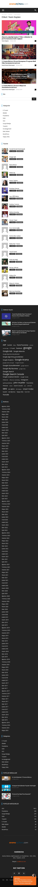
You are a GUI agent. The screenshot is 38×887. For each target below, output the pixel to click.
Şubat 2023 (5, 517)
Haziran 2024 (5, 475)
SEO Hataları (19, 389)
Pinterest (5, 386)
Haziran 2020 (5, 601)
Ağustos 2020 (6, 596)
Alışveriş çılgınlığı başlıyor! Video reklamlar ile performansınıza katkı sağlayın (17, 38)
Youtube (6, 395)
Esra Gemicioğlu (14, 228)
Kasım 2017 (5, 683)
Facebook (19, 348)
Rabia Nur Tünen (14, 244)
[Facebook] (14, 873)
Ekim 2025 (5, 433)
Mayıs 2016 (5, 730)
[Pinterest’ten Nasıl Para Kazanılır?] (6, 796)
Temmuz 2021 (6, 567)
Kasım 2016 (5, 714)
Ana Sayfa (4, 14)
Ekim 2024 (5, 464)
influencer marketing (14, 380)
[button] (3, 10)
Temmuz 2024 (6, 472)
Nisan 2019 (5, 638)
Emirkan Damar (14, 188)
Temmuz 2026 (6, 409)
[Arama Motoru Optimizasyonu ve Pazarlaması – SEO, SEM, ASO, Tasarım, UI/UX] (19, 4)
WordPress (6, 134)
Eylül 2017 (5, 688)
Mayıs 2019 (5, 635)
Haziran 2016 (5, 728)
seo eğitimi (11, 389)
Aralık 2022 (5, 522)
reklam (11, 385)
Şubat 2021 (5, 580)
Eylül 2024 (5, 467)
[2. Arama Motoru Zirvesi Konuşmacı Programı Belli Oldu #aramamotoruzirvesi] (19, 51)
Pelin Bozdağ (13, 259)
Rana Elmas (13, 165)
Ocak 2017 (5, 709)
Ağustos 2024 (6, 469)
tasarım (5, 392)
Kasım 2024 (5, 462)
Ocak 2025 (5, 456)
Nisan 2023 (5, 512)
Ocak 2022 (5, 551)
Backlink (9, 345)
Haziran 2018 (5, 664)
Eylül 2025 (5, 435)
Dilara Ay (12, 173)
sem (25, 385)
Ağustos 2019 (6, 628)
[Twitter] (24, 873)
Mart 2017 (5, 704)
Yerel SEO (27, 392)
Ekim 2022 (5, 527)
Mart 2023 (5, 514)
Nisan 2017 (5, 701)
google (27, 348)
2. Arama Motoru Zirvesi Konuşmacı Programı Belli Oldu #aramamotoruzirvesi (19, 62)
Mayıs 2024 (5, 477)
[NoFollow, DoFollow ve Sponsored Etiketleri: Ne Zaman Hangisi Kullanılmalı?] (6, 323)
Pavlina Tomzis (14, 204)
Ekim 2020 (5, 591)
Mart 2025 (5, 451)
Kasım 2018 (5, 651)
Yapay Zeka (6, 137)
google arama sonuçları (8, 362)
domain (31, 345)
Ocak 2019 (5, 646)
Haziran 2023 (5, 506)
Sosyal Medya (7, 123)
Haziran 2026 (5, 412)
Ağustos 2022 (6, 533)
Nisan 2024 (5, 480)
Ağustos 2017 (6, 691)
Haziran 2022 (5, 538)
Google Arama (22, 360)
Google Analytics (8, 360)
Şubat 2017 (5, 707)
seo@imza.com (21, 861)
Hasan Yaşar (13, 220)
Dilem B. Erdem (14, 283)
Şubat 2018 (5, 675)
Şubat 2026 (5, 422)
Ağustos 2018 (6, 659)
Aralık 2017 (5, 680)
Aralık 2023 (5, 491)
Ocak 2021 (5, 583)
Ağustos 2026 (6, 406)
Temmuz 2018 (6, 662)
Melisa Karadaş (14, 212)
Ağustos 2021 (6, 564)
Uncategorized (7, 129)
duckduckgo (5, 348)
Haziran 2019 (5, 633)
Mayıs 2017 (5, 699)
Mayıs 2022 (5, 541)
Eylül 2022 (5, 530)
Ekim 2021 (5, 559)
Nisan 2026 (5, 417)
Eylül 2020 (5, 593)
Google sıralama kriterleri (11, 377)
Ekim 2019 (5, 622)
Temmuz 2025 (6, 440)
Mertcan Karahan (14, 291)
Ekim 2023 (5, 496)
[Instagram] (19, 873)
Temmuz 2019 (6, 630)
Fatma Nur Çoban (15, 236)
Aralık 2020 (5, 585)
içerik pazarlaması (7, 383)
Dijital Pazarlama (22, 345)
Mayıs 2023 (5, 509)
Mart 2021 (5, 577)
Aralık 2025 (5, 427)
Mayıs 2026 (5, 414)
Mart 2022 (5, 546)
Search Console (18, 386)
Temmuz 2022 (6, 535)
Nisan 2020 (5, 606)
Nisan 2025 (5, 448)
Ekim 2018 (5, 654)
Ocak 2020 (5, 614)
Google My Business (10, 368)
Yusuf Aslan (13, 252)
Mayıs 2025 (5, 446)
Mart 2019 (5, 641)
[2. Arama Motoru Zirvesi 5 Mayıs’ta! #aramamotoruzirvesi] (19, 76)
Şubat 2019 (5, 643)
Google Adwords (19, 351)
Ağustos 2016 (6, 722)
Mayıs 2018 (5, 667)
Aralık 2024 (5, 459)
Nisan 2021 (5, 575)
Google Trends (24, 377)
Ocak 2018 (5, 678)
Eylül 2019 (5, 625)
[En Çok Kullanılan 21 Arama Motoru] (6, 778)
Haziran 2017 (5, 696)
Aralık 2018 (5, 649)
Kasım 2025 (5, 430)
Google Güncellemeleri (11, 365)
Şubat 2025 (5, 454)
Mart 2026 (5, 419)
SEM (4, 118)
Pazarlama (6, 115)
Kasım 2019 (5, 620)
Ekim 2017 (5, 685)
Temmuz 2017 (6, 693)
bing (14, 345)
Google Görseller (19, 362)
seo (5, 389)
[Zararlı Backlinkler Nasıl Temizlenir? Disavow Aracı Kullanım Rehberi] (6, 316)
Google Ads (7, 351)
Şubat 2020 (5, 612)
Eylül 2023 (5, 498)
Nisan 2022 (5, 543)
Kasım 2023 (5, 493)
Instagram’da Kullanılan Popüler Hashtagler (24, 785)
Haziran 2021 (5, 570)
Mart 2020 (5, 609)
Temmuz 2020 (6, 599)
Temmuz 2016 (6, 725)
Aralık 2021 (5, 554)
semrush (29, 385)
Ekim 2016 (5, 717)
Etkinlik (5, 113)
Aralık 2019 (5, 617)
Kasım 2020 (5, 588)
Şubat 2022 (5, 548)
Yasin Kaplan (5, 41)
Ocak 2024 (5, 488)
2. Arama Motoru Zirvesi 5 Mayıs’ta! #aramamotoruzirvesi (14, 86)
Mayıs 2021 (5, 572)
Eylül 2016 (5, 720)
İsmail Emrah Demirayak (8, 65)
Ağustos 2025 (6, 438)
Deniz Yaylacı (13, 180)
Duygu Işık (12, 157)
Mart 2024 (5, 483)
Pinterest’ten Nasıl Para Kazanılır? (21, 794)
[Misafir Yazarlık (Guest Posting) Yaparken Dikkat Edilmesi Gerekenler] (6, 333)
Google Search (8, 371)
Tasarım (5, 126)
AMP (4, 345)
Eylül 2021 (5, 562)
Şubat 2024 (5, 485)
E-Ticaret (5, 110)
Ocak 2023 (5, 520)
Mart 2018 (5, 672)
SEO (3, 34)
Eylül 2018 (5, 656)
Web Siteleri (6, 131)
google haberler (25, 365)
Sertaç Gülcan (13, 267)
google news (22, 368)
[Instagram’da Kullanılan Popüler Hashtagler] (6, 788)
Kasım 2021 (5, 556)
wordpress (11, 392)
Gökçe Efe (12, 275)
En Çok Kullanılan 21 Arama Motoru (22, 777)
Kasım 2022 (5, 525)
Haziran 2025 (5, 443)
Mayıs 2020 (5, 604)
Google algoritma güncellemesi (13, 357)
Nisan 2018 (5, 670)
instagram (24, 380)
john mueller (19, 383)
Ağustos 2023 (6, 501)
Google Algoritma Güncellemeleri (11, 354)
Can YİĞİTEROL (14, 196)
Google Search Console (13, 374)
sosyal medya (28, 389)
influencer (5, 380)
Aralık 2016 (5, 712)
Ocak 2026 (5, 425)
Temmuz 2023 (6, 504)
